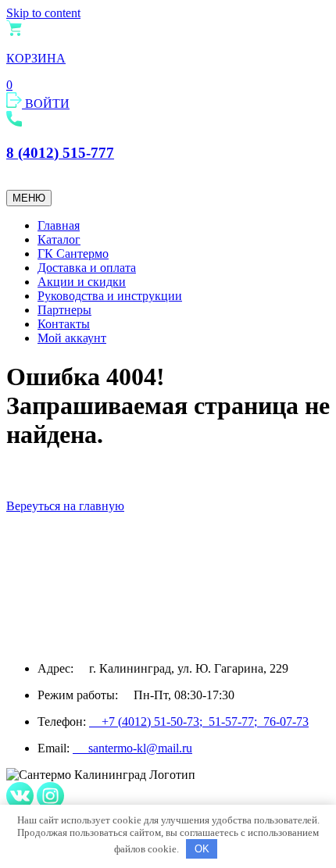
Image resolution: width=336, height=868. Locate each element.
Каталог (59, 239)
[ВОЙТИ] (15, 103)
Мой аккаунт (72, 338)
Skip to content (43, 13)
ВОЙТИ (47, 103)
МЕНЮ (29, 198)
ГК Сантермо (73, 253)
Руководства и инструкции (110, 295)
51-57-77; (236, 721)
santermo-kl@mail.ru (132, 748)
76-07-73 (286, 721)
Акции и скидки (82, 281)
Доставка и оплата (87, 267)
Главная (59, 225)
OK (202, 849)
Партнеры (64, 309)
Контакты (64, 323)
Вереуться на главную (65, 506)
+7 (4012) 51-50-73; (149, 721)
